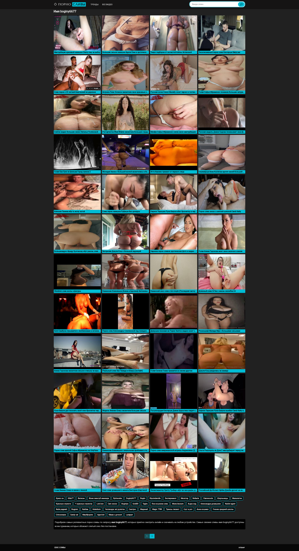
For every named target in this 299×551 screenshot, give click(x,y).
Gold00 (135, 504)
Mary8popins (87, 515)
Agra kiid (100, 515)
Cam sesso (112, 504)
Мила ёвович (178, 504)
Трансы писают (172, 509)
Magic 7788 (157, 509)
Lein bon (100, 504)
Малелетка (237, 498)
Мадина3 (144, 509)
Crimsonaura (61, 515)
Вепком (81, 498)
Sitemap (242, 547)
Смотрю (132, 509)
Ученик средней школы (223, 509)
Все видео (107, 4)
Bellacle (195, 498)
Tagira (145, 504)
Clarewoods (208, 498)
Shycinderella (155, 498)
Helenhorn (96, 509)
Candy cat (74, 515)
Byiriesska (117, 498)
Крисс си (60, 498)
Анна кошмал (202, 509)
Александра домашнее (211, 504)
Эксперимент (170, 498)
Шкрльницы (222, 498)
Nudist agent (230, 504)
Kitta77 (71, 498)
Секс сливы (59, 547)
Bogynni (74, 509)
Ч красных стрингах (83, 504)
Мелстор (184, 498)
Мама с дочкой (115, 515)
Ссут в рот (188, 509)
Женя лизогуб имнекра (99, 498)
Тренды (95, 4)
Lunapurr (129, 515)
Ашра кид (192, 504)
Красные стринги (63, 504)
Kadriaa (85, 509)
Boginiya (124, 504)
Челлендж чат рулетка (115, 509)
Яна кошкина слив (160, 504)
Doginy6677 (131, 498)
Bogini (142, 498)
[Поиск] (241, 4)
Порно (71, 4)
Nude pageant (61, 509)
